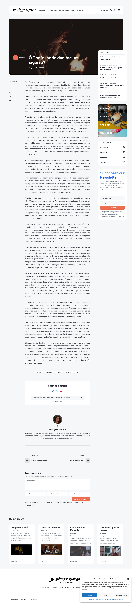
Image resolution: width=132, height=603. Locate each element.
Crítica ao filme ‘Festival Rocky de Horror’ (112, 86)
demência (49, 372)
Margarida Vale (57, 429)
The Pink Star (105, 59)
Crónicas (22, 58)
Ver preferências (121, 595)
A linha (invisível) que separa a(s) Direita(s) (111, 68)
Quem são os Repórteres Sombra (97, 599)
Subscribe (112, 207)
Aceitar (89, 595)
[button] (128, 579)
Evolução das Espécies (77, 529)
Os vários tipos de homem (110, 529)
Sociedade (45, 587)
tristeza (68, 372)
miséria (59, 372)
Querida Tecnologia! (108, 77)
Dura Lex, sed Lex (50, 527)
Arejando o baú (19, 527)
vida (77, 372)
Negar (106, 595)
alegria (39, 372)
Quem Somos (13, 599)
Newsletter (33, 599)
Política (54, 587)
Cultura (78, 587)
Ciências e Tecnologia (66, 587)
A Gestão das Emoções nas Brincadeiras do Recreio (110, 96)
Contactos (23, 599)
